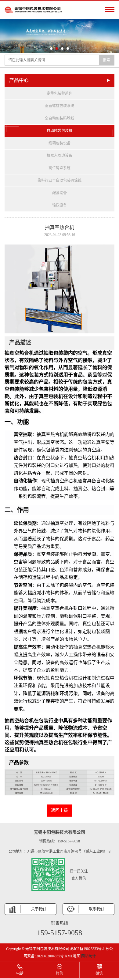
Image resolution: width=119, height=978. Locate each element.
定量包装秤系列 (59, 93)
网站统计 (88, 956)
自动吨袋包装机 (59, 131)
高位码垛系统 (59, 168)
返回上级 (59, 810)
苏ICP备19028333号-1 (87, 949)
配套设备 (59, 193)
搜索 (106, 60)
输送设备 (59, 205)
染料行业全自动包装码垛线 (59, 180)
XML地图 (72, 956)
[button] (51, 48)
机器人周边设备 (59, 155)
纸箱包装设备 (59, 143)
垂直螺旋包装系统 (59, 106)
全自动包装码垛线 (59, 118)
